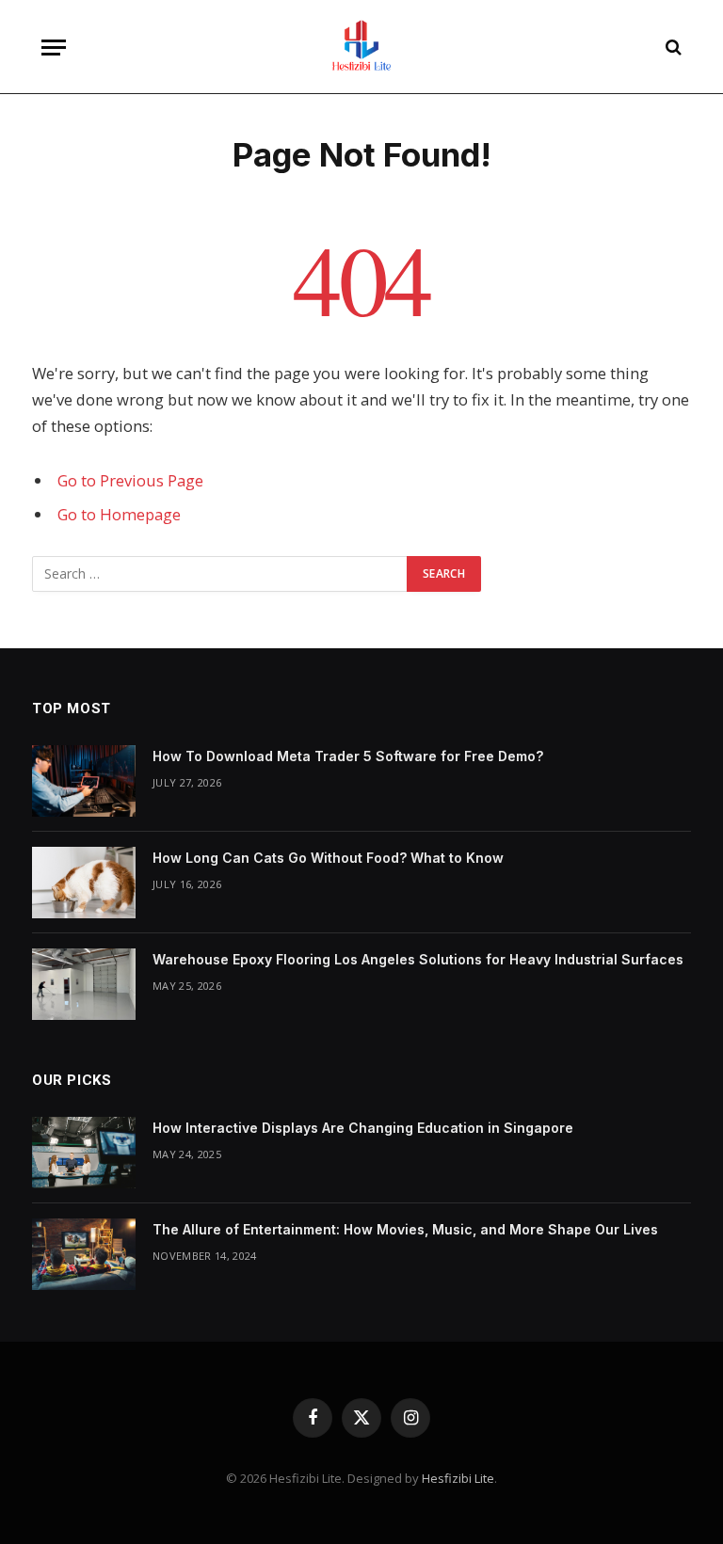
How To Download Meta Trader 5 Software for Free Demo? (348, 756)
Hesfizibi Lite (458, 1478)
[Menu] (53, 47)
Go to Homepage (119, 514)
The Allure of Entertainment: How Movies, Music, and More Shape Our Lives (405, 1229)
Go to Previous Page (130, 480)
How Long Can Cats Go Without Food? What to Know (328, 858)
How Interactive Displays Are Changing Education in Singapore (363, 1128)
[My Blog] (361, 47)
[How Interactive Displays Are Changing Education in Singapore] (84, 1152)
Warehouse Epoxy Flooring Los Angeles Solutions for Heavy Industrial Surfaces (418, 959)
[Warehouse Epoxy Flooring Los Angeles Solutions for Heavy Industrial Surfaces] (84, 984)
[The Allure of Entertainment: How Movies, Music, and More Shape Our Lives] (84, 1254)
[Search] (672, 47)
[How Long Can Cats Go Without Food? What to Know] (84, 882)
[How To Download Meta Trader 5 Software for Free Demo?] (84, 781)
